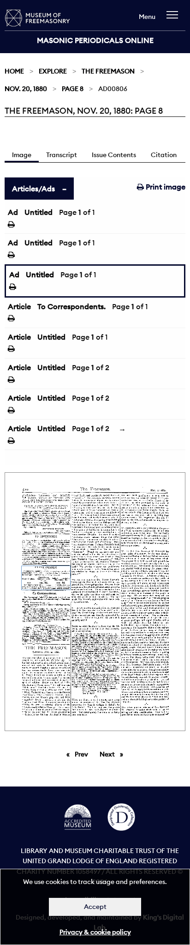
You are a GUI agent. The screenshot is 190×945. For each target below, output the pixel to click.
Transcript (61, 155)
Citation (164, 155)
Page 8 (72, 89)
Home (14, 71)
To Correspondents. (71, 306)
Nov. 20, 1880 (26, 89)
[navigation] (174, 19)
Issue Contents (114, 155)
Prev (83, 754)
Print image (164, 186)
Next (114, 754)
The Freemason (108, 71)
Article (19, 306)
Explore (53, 71)
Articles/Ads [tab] (33, 188)
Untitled (38, 212)
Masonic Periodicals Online (95, 40)
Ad (13, 212)
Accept (95, 906)
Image (21, 155)
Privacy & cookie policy (95, 932)
